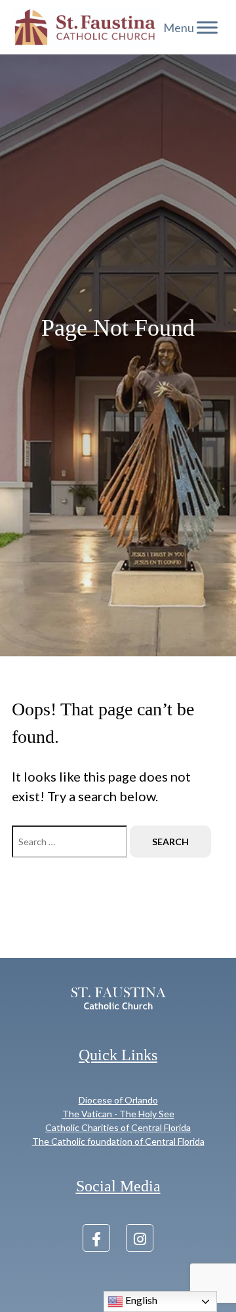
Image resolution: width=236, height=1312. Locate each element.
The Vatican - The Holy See (118, 1113)
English (140, 1300)
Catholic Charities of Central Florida (118, 1127)
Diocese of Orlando (118, 1099)
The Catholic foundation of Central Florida (118, 1141)
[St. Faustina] (85, 27)
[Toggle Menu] (207, 27)
